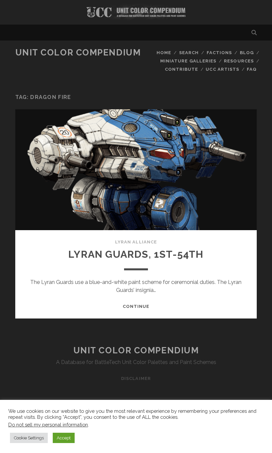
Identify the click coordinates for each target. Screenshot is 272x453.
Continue (136, 306)
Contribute (181, 69)
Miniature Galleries (188, 60)
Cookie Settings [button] (29, 437)
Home (164, 52)
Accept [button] (64, 437)
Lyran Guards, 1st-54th (135, 254)
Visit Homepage (136, 12)
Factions (219, 52)
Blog (247, 52)
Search (189, 52)
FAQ (252, 69)
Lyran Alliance (136, 241)
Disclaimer (136, 378)
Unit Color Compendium (78, 52)
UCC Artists (222, 69)
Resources (238, 60)
